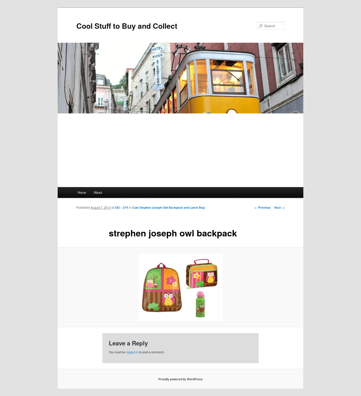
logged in (132, 352)
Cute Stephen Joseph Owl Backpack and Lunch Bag (168, 207)
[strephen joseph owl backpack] (180, 287)
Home (82, 192)
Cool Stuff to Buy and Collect (126, 25)
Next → (279, 207)
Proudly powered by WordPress (180, 379)
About (98, 192)
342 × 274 (121, 207)
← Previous (262, 207)
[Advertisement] (180, 150)
